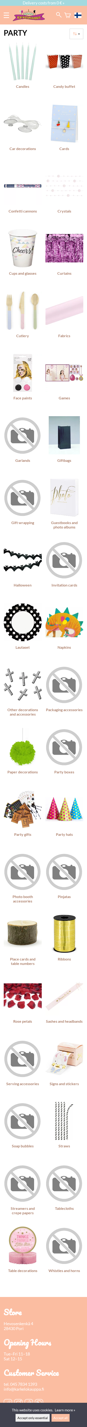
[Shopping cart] (67, 15)
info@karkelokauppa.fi (24, 1389)
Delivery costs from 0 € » (43, 2)
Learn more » (65, 1410)
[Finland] (78, 15)
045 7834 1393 (23, 1384)
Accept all (60, 1418)
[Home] (30, 19)
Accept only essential (32, 1418)
